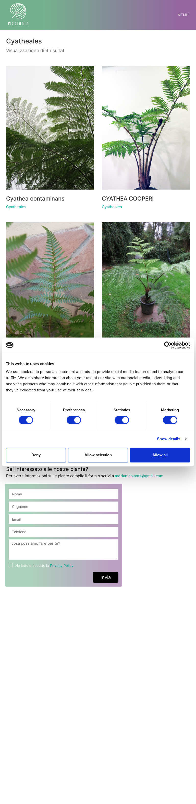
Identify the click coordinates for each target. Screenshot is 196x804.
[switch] (74, 420)
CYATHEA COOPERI (128, 198)
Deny (36, 455)
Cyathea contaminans (35, 198)
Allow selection (98, 455)
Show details (168, 439)
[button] (183, 15)
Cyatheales (16, 206)
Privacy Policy (62, 565)
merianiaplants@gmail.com (139, 475)
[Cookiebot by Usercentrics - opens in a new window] (167, 345)
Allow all (160, 455)
